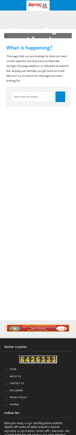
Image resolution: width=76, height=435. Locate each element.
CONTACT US (17, 383)
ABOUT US (15, 376)
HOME (13, 369)
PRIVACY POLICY (18, 397)
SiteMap (14, 404)
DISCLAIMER (16, 390)
